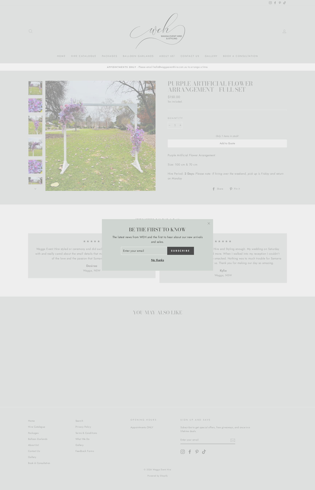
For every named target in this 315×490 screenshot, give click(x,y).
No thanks (157, 260)
